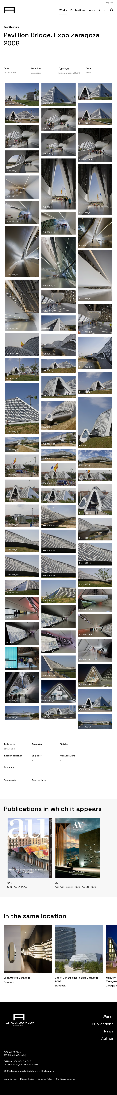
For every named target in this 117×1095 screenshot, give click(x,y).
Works (63, 10)
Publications (78, 10)
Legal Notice (10, 1079)
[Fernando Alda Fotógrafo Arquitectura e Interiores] (9, 9)
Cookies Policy (45, 1079)
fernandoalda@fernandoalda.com (21, 1064)
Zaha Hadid (9, 748)
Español (109, 2)
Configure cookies (65, 1079)
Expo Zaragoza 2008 (69, 73)
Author (102, 10)
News (92, 10)
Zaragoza (36, 73)
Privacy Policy (27, 1079)
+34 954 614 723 (22, 1061)
